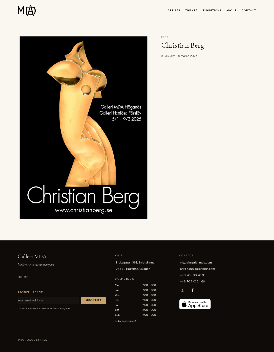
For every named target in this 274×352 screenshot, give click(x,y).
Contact (249, 10)
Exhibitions (212, 10)
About (231, 10)
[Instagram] (182, 290)
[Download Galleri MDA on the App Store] (195, 304)
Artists (174, 10)
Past (165, 37)
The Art (191, 10)
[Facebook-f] (192, 290)
